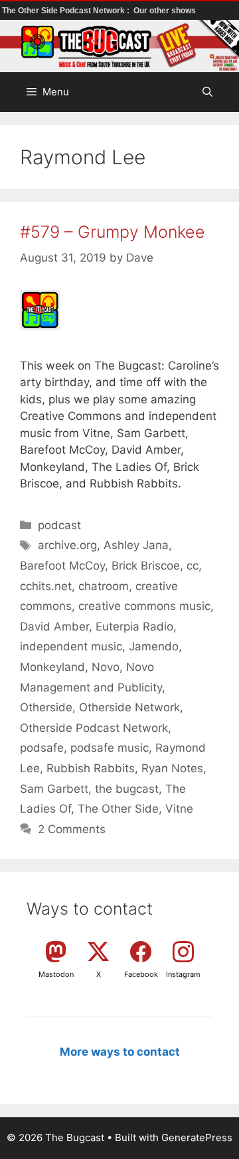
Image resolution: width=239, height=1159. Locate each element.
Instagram (183, 974)
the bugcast (127, 788)
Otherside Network (129, 707)
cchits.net (46, 586)
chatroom (103, 586)
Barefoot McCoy (62, 565)
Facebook (141, 974)
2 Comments (72, 829)
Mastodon (56, 974)
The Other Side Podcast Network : (66, 10)
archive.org (67, 545)
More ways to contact (120, 1051)
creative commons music (144, 606)
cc (193, 565)
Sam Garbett (54, 788)
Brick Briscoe (146, 565)
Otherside (46, 707)
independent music (71, 646)
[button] (207, 92)
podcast (59, 525)
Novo (106, 667)
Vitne (179, 808)
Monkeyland (52, 667)
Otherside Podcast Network (94, 727)
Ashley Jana (136, 545)
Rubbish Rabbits (90, 768)
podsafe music (109, 747)
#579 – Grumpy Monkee (112, 232)
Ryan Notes (172, 768)
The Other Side (118, 808)
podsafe (42, 747)
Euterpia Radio (134, 626)
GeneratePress (196, 1137)
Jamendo (154, 646)
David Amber (54, 626)
